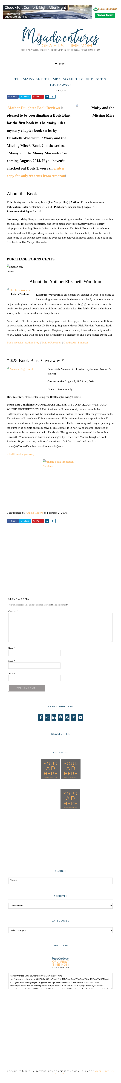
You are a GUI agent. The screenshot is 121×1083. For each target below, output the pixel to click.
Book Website (15, 342)
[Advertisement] (64, 562)
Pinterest (83, 342)
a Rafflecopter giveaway (21, 453)
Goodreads (69, 342)
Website (11, 673)
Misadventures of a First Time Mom (60, 39)
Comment (13, 611)
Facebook (55, 342)
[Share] (47, 97)
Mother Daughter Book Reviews (34, 108)
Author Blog (32, 342)
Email (11, 661)
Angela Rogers (34, 512)
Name (11, 648)
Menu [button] (62, 64)
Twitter (45, 342)
